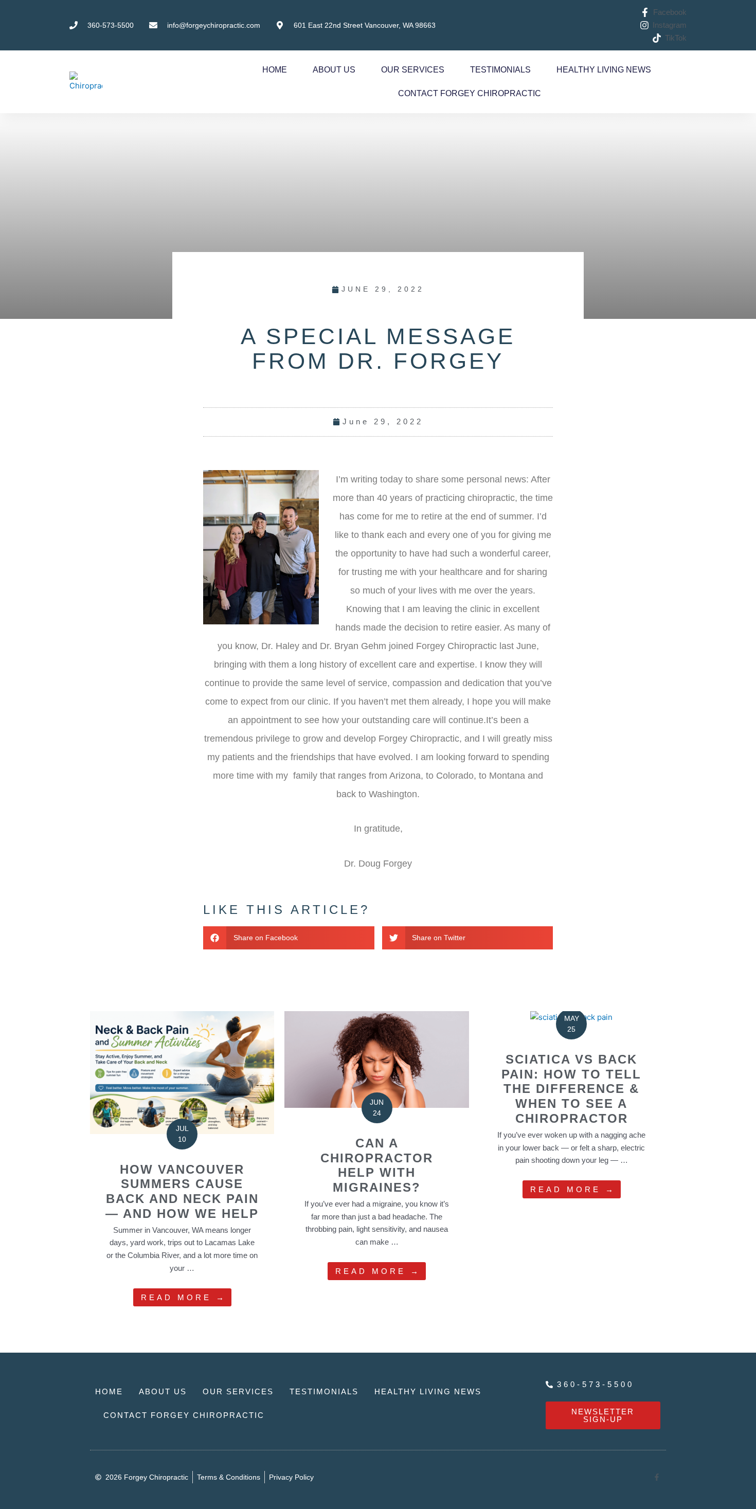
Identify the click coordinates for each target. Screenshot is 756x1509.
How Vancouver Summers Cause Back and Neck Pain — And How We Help (182, 1191)
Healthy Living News (603, 69)
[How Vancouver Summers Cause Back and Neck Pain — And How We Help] (182, 1071)
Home (274, 69)
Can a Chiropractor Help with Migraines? (376, 1165)
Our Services (412, 69)
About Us (334, 69)
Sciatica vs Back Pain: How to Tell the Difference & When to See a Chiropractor (571, 1088)
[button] (288, 937)
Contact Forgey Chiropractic (469, 93)
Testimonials (500, 69)
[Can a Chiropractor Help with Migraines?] (376, 1059)
